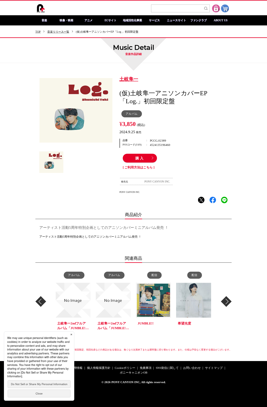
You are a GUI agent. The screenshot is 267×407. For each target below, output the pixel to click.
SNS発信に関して (167, 368)
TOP (38, 32)
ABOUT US (221, 20)
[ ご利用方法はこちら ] (138, 167)
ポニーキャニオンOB (133, 372)
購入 (139, 158)
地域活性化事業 (132, 20)
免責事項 (145, 368)
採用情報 (76, 368)
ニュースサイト (176, 20)
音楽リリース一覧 (58, 32)
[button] (40, 301)
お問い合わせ (192, 368)
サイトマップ (214, 368)
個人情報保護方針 (98, 368)
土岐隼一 (128, 79)
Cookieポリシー (125, 368)
